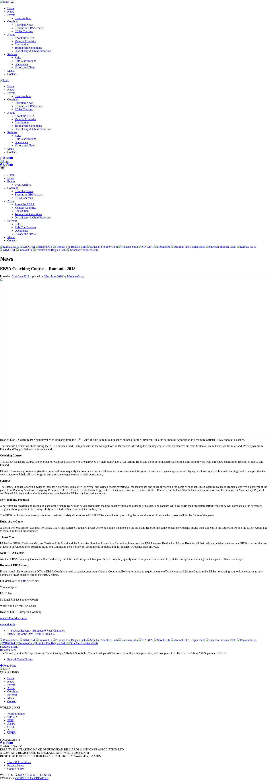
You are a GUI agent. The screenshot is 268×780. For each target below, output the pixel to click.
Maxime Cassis (76, 276)
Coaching (12, 21)
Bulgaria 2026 (8, 649)
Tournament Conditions (28, 47)
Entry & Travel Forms (20, 659)
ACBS (11, 730)
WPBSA (12, 717)
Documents (21, 64)
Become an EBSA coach (29, 28)
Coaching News (24, 24)
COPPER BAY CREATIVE (31, 778)
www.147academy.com (13, 618)
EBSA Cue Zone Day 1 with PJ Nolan (31, 633)
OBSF (11, 726)
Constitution (22, 44)
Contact (11, 74)
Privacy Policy (15, 765)
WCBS (11, 733)
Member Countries (25, 41)
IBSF (10, 720)
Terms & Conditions (19, 762)
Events (11, 14)
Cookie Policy (15, 768)
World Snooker (16, 713)
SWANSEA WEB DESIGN (34, 775)
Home (10, 8)
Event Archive (23, 18)
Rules (18, 57)
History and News (25, 67)
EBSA (25, 580)
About (11, 34)
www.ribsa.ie (7, 624)
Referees (12, 54)
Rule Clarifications (25, 60)
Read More (9, 665)
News (10, 11)
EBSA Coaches (24, 31)
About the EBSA (24, 37)
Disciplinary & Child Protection (33, 51)
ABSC (11, 723)
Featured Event (9, 646)
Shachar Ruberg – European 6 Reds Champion (36, 630)
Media (11, 70)
